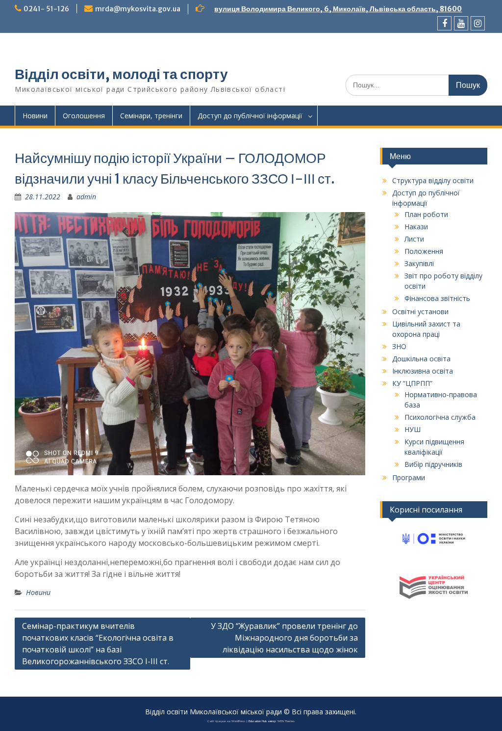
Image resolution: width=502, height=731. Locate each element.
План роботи (426, 214)
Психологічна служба (440, 417)
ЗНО (399, 346)
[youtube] (461, 23)
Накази (416, 226)
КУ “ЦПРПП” (412, 383)
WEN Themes (286, 721)
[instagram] (478, 23)
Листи (414, 239)
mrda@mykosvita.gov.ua (137, 8)
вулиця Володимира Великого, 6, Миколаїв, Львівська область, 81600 (338, 8)
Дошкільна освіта (421, 358)
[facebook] (444, 23)
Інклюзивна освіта (422, 371)
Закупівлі (419, 263)
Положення (423, 251)
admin (86, 196)
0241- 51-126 (46, 8)
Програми (408, 477)
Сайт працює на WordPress (226, 721)
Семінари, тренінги (151, 115)
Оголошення (84, 115)
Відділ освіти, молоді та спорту (121, 74)
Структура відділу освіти (433, 180)
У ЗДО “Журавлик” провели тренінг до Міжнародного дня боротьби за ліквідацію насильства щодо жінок (284, 638)
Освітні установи (420, 311)
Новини (35, 115)
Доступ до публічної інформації (250, 115)
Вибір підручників (433, 464)
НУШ (412, 429)
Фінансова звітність (437, 298)
